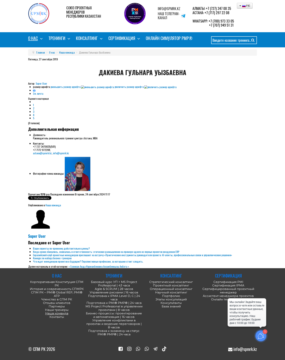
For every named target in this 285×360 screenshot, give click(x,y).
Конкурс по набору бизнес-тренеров (52, 258)
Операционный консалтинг (171, 289)
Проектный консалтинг (171, 285)
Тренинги (56, 38)
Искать (253, 41)
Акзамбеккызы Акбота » (116, 266)
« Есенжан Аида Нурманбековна (85, 266)
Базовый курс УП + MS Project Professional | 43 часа (114, 283)
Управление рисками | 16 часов (114, 292)
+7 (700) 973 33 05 (221, 20)
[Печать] (34, 90)
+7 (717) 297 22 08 (217, 12)
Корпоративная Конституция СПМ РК (56, 283)
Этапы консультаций (171, 299)
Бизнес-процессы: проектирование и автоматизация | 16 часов (114, 315)
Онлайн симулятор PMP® (169, 38)
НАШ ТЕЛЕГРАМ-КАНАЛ (169, 16)
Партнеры (57, 306)
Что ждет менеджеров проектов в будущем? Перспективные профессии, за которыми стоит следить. (88, 261)
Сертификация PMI (228, 282)
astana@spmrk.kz (42, 153)
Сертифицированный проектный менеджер (228, 290)
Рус (248, 6)
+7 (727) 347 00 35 (218, 8)
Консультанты (171, 303)
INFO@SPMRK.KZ (169, 9)
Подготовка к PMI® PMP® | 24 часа (114, 303)
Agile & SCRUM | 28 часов (114, 289)
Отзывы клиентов (56, 303)
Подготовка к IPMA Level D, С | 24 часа (114, 297)
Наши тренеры (56, 310)
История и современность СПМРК (57, 289)
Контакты (56, 317)
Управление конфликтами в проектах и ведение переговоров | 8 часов (114, 324)
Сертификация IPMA (228, 285)
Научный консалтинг (171, 292)
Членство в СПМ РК (56, 299)
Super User (41, 83)
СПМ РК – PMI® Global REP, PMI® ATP (56, 294)
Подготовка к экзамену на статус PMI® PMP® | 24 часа (114, 332)
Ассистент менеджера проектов (228, 296)
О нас (33, 38)
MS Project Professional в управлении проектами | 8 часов (114, 308)
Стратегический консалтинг (171, 282)
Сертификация (121, 38)
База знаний (171, 306)
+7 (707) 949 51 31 (221, 25)
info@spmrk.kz (61, 153)
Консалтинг (87, 38)
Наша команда (53, 205)
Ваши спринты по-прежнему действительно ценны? (61, 248)
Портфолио (171, 296)
